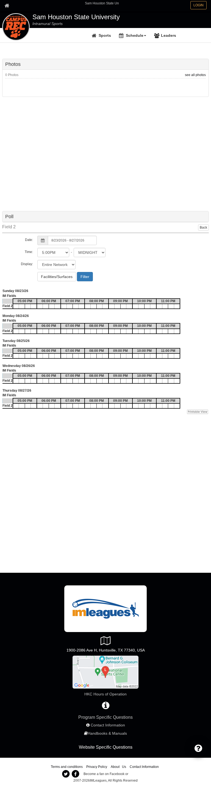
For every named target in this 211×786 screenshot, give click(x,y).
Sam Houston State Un (102, 3)
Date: (29, 240)
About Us (118, 767)
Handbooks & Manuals (107, 733)
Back (203, 227)
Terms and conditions (67, 767)
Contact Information (108, 725)
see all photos (195, 75)
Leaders (168, 35)
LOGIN (198, 5)
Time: (29, 252)
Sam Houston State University (76, 17)
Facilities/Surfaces (57, 276)
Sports (105, 35)
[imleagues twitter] (66, 774)
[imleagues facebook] (75, 774)
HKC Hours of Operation (105, 694)
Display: (27, 264)
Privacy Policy (96, 767)
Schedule (134, 35)
